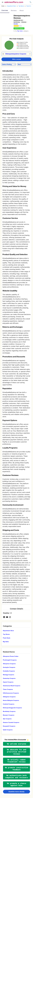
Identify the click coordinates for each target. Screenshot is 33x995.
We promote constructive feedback (16, 768)
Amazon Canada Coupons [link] (11, 722)
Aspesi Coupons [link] (8, 682)
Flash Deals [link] (6, 638)
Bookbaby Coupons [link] (9, 711)
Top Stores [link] (21, 6)
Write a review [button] (16, 59)
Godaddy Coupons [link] (9, 671)
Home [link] (3, 6)
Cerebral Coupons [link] (8, 704)
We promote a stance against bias (16, 784)
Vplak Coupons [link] (8, 729)
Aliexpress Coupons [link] (9, 663)
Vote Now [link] (16, 23)
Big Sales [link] (20, 31)
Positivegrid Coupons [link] (10, 660)
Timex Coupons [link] (8, 689)
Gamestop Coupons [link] (9, 678)
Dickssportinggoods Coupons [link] (12, 707)
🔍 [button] (30, 2)
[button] (2, 2)
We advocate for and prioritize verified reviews (16, 752)
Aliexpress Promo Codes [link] (10, 656)
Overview (4, 10)
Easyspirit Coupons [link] (9, 726)
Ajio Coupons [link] (7, 718)
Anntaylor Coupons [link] (9, 667)
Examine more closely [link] (16, 792)
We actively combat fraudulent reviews (16, 761)
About (22, 10)
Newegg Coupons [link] (8, 674)
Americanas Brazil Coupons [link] (11, 685)
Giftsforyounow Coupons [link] (11, 693)
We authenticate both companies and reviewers (16, 776)
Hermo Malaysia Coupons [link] (11, 700)
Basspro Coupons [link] (8, 715)
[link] (6, 19)
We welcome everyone (16, 744)
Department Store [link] (11, 6)
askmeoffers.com (13, 2)
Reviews (14, 10)
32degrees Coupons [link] (9, 696)
